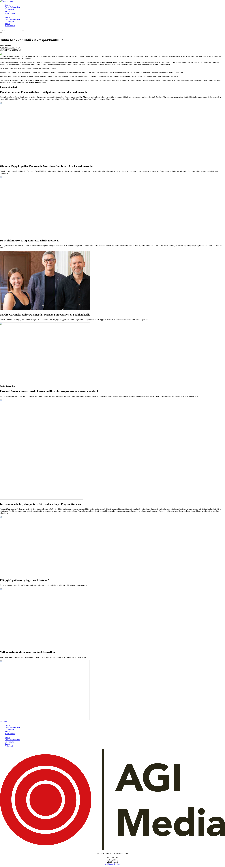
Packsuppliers (10, 13)
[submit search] (23, 30)
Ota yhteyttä (9, 9)
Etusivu (7, 5)
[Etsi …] (1, 32)
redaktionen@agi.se (112, 864)
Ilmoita (7, 11)
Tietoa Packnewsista (12, 7)
